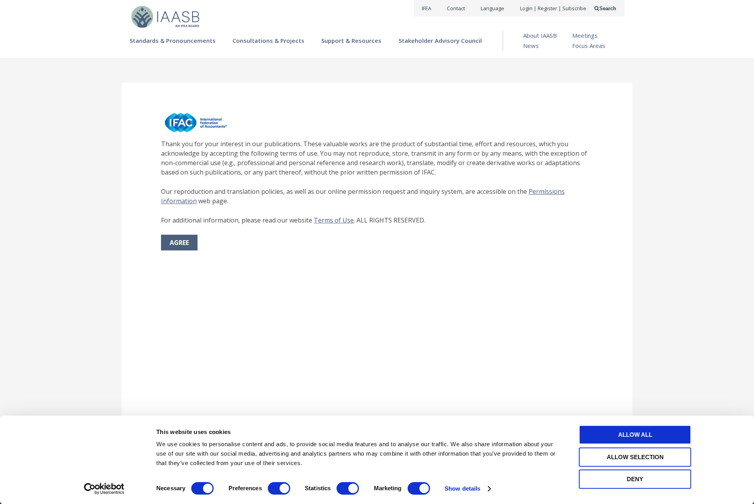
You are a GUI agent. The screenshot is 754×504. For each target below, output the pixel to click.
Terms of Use (334, 220)
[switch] (279, 488)
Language (492, 8)
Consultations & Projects (268, 40)
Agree (179, 242)
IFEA (426, 8)
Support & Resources (351, 40)
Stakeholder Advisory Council (440, 40)
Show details (462, 488)
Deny (635, 479)
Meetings (585, 35)
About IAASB (540, 35)
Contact (456, 8)
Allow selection (635, 457)
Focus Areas (588, 46)
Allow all (635, 434)
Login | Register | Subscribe (553, 8)
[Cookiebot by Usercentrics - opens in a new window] (104, 489)
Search (607, 8)
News (531, 46)
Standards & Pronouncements (173, 40)
